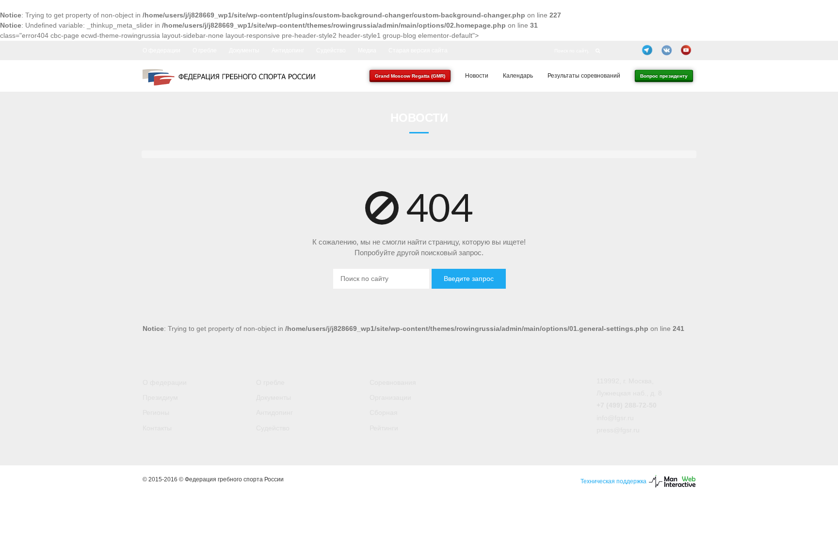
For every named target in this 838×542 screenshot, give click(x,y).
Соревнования (393, 382)
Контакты (157, 428)
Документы (244, 50)
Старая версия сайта (418, 50)
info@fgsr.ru (615, 418)
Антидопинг (288, 50)
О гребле (205, 50)
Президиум (160, 397)
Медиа (367, 50)
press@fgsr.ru (618, 430)
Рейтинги (384, 428)
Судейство (331, 50)
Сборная (384, 412)
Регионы (156, 412)
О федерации (161, 50)
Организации (390, 397)
